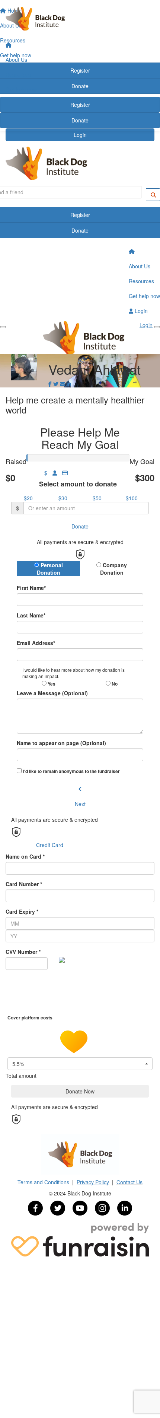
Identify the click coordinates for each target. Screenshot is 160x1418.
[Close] (157, 327)
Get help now (21, 89)
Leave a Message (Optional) (52, 693)
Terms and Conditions (44, 1182)
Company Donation (113, 568)
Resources (18, 74)
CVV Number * (23, 951)
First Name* (31, 587)
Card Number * (24, 884)
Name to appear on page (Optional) (61, 743)
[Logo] (80, 19)
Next (80, 804)
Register (80, 104)
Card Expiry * (22, 911)
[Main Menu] (3, 327)
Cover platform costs (30, 1017)
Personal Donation (50, 568)
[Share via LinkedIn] (69, 383)
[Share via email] (62, 383)
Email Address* (36, 642)
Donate (80, 120)
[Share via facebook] (50, 383)
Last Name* (31, 615)
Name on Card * (25, 856)
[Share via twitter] (55, 383)
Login (80, 134)
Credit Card (49, 845)
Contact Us (129, 1182)
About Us (16, 59)
